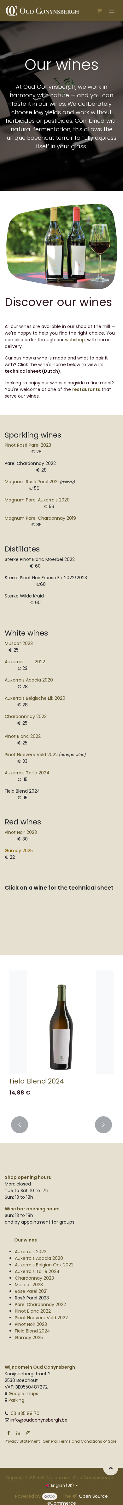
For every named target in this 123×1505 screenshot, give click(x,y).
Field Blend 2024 (36, 1081)
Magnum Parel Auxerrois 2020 (37, 500)
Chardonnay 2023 (34, 1278)
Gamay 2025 (19, 850)
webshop (75, 340)
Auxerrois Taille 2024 (37, 1271)
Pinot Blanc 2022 (33, 1311)
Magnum (40, 518)
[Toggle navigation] (111, 10)
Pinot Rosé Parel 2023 (28, 445)
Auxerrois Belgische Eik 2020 (35, 698)
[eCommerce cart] (99, 11)
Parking (15, 1400)
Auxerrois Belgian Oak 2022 (44, 1265)
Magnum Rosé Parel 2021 (32, 481)
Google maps (23, 1393)
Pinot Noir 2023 (21, 832)
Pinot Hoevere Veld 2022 (31, 754)
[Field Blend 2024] (61, 1022)
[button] (19, 1124)
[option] (61, 1039)
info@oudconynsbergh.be (38, 1420)
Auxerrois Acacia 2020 (39, 1258)
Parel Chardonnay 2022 (40, 1304)
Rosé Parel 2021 (31, 1291)
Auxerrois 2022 (25, 662)
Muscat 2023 (19, 643)
